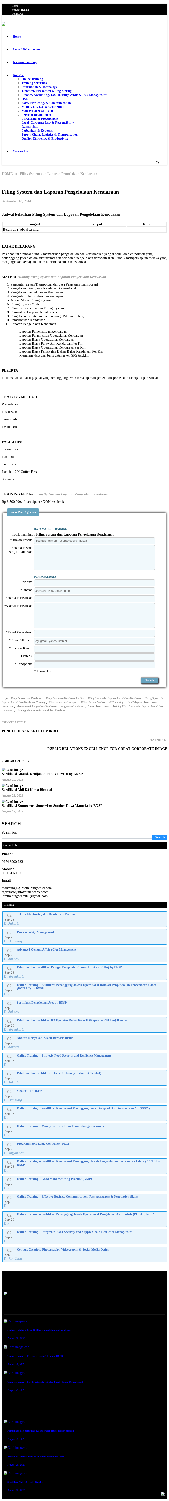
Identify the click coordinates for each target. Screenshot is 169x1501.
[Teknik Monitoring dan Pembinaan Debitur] (85, 919)
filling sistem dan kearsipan (63, 702)
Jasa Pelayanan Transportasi (142, 702)
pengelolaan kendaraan (72, 706)
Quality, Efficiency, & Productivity (45, 138)
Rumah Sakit (30, 126)
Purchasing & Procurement (40, 118)
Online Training (32, 79)
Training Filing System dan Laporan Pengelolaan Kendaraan (61, 277)
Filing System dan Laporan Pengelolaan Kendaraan (72, 494)
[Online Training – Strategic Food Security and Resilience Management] (85, 1060)
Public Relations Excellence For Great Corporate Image (107, 748)
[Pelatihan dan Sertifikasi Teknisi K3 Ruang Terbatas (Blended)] (85, 1077)
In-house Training (25, 62)
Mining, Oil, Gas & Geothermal (43, 106)
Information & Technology (39, 87)
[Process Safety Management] (85, 936)
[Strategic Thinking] (85, 1095)
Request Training (20, 9)
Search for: (9, 832)
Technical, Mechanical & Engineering (47, 91)
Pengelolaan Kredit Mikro (30, 731)
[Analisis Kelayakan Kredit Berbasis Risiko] (85, 1042)
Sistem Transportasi (98, 706)
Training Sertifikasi (35, 83)
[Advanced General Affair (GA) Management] (85, 954)
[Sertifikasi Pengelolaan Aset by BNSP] (85, 1007)
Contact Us (17, 13)
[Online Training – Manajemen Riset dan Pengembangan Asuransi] (85, 1130)
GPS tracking (116, 702)
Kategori (18, 75)
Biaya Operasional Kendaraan (26, 698)
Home (15, 5)
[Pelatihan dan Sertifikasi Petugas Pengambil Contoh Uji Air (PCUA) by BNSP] (85, 972)
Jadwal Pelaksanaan (26, 49)
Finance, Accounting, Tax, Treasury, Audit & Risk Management (64, 95)
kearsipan (8, 706)
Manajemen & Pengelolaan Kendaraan (37, 706)
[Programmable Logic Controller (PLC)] (85, 1148)
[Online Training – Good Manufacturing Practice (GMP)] (85, 1183)
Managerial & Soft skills (38, 110)
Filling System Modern (93, 702)
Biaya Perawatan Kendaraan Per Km (65, 698)
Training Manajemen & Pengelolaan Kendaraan (41, 710)
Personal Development (36, 114)
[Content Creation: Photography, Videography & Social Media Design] (85, 1254)
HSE (25, 99)
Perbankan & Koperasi (37, 130)
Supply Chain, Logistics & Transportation (50, 134)
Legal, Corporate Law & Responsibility (48, 122)
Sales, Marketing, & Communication (46, 103)
